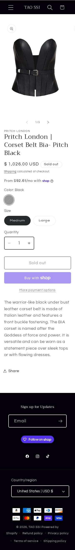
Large (47, 221)
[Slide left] (26, 122)
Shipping (10, 171)
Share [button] (13, 371)
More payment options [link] (37, 290)
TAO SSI (34, 527)
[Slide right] (48, 122)
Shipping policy (55, 540)
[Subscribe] (60, 421)
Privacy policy (58, 533)
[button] (11, 7)
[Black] (9, 200)
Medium (20, 221)
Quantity (11, 232)
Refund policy (32, 533)
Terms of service (26, 540)
